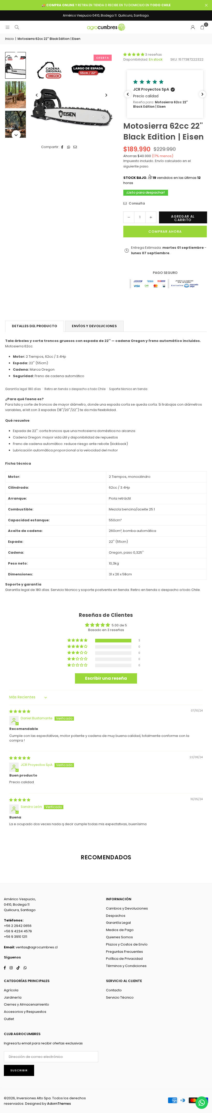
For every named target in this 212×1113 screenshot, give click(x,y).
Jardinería (12, 997)
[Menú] (7, 27)
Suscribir (19, 1070)
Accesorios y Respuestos (25, 1011)
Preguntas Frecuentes (124, 951)
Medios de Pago (120, 929)
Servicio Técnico (120, 997)
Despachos (115, 915)
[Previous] (36, 95)
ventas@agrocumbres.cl (37, 947)
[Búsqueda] (16, 27)
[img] (19, 711)
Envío (159, 160)
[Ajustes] (193, 27)
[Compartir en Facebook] (62, 147)
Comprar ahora (165, 231)
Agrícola (11, 990)
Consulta (136, 203)
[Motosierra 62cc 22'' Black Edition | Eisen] (15, 65)
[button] (202, 27)
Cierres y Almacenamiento (26, 1004)
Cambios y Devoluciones (127, 908)
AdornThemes (59, 1103)
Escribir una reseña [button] (106, 678)
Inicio (9, 38)
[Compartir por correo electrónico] (75, 147)
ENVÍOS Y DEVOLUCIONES (94, 326)
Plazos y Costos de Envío (127, 944)
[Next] (105, 95)
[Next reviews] (202, 94)
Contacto (114, 990)
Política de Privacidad (124, 958)
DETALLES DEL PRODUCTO (34, 326)
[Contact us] (201, 1102)
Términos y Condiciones (126, 965)
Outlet (9, 1018)
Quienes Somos (119, 937)
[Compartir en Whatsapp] (69, 147)
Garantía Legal (118, 922)
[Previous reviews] (127, 94)
